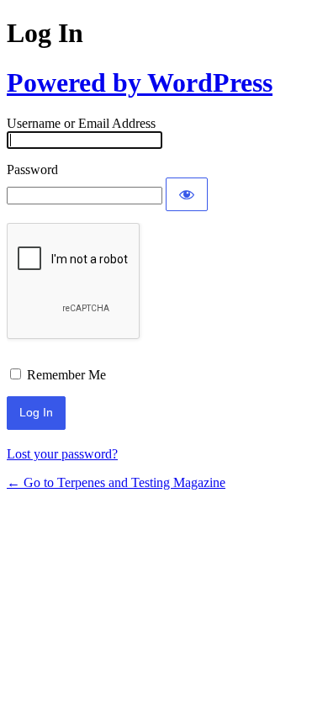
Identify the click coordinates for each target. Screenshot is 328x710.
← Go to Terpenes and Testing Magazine (116, 482)
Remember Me (66, 375)
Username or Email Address (81, 123)
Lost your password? (62, 454)
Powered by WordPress (139, 82)
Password (32, 169)
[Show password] (187, 194)
